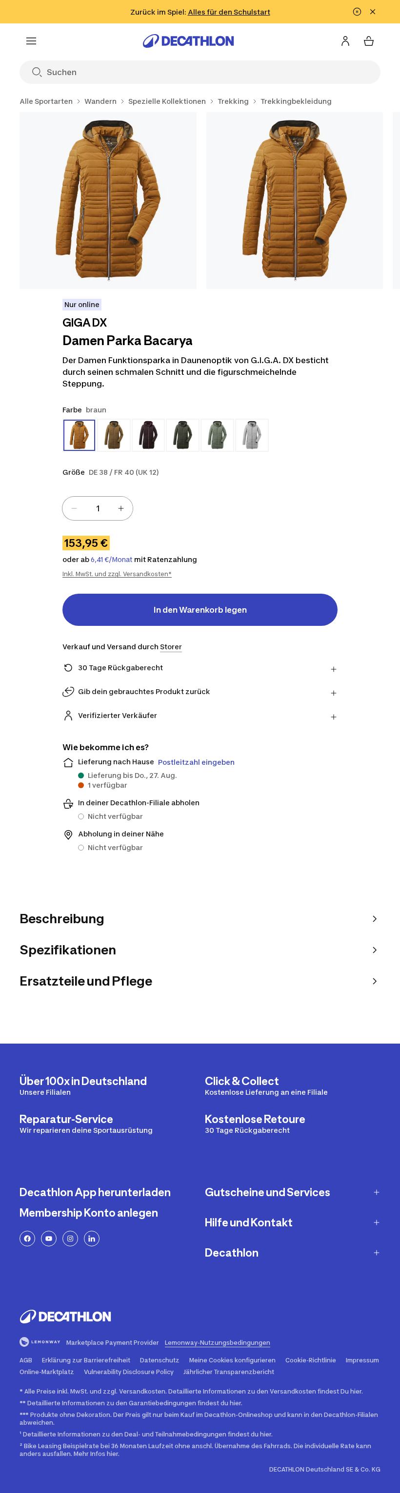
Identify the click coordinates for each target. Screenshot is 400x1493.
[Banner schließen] (372, 11)
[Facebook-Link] (27, 1238)
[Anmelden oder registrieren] (345, 41)
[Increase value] (121, 508)
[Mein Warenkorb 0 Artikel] (368, 41)
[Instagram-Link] (70, 1238)
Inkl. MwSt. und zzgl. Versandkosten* (117, 574)
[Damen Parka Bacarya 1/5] (108, 200)
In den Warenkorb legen (200, 610)
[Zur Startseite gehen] (188, 41)
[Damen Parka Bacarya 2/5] (294, 200)
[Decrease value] (74, 508)
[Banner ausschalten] (357, 11)
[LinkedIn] (92, 1238)
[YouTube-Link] (49, 1238)
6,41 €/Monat (112, 559)
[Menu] (31, 41)
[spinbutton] (97, 508)
